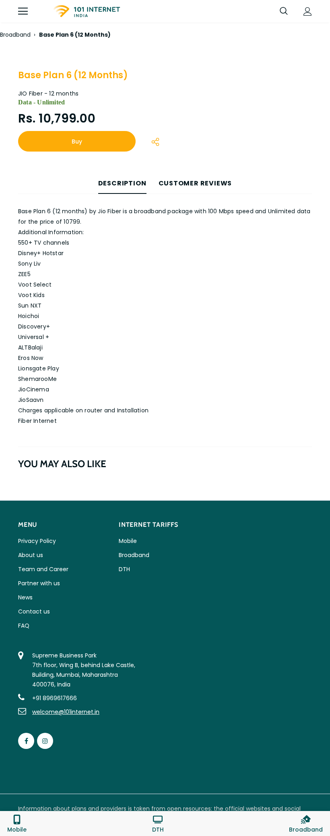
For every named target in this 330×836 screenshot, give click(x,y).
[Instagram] (45, 741)
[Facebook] (26, 741)
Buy (77, 141)
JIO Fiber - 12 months (48, 93)
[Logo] (86, 11)
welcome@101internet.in (65, 712)
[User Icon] (307, 11)
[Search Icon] (284, 11)
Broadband (15, 35)
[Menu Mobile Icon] (23, 11)
